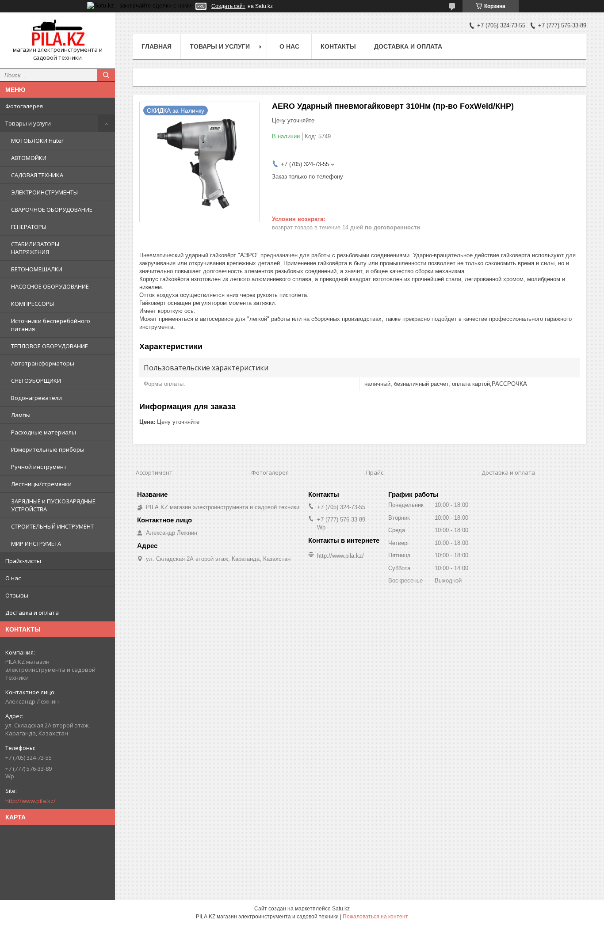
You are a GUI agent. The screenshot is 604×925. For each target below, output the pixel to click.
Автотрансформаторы (42, 363)
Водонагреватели (36, 398)
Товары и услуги (28, 123)
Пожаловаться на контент (375, 917)
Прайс (374, 472)
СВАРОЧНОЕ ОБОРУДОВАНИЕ (51, 209)
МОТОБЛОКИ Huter (37, 141)
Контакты (338, 46)
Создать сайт (228, 6)
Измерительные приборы (47, 449)
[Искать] (106, 75)
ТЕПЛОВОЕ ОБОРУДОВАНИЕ (49, 346)
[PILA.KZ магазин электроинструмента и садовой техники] (57, 32)
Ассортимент (154, 472)
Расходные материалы (43, 432)
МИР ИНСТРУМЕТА (36, 544)
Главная (156, 46)
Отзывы (16, 595)
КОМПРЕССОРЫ (32, 304)
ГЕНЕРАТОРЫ (28, 227)
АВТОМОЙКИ (28, 158)
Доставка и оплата (32, 613)
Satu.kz (341, 909)
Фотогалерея (24, 106)
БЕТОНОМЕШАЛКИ (36, 269)
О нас (13, 578)
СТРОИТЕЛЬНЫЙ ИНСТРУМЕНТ (52, 526)
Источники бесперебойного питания (50, 325)
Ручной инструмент (39, 467)
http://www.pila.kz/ (30, 801)
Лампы (21, 415)
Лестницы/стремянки (41, 484)
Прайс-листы (23, 561)
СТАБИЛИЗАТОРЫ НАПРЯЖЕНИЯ (35, 248)
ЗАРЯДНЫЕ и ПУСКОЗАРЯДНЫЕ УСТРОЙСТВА (53, 505)
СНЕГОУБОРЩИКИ (36, 380)
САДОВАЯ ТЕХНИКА (37, 175)
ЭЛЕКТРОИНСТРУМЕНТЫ (44, 192)
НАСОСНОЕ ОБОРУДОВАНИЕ (50, 286)
